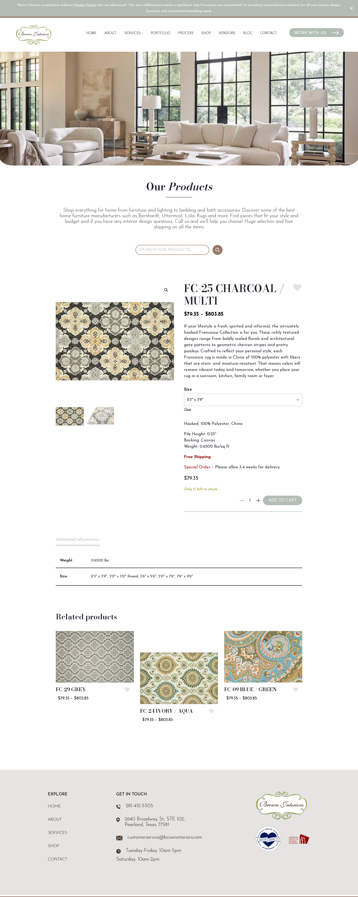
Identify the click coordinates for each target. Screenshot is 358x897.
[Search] (218, 250)
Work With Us (310, 33)
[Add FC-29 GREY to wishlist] (127, 689)
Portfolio (160, 33)
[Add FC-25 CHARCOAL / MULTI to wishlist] (297, 287)
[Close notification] (351, 8)
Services (57, 833)
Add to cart (282, 500)
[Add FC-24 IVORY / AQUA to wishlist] (211, 711)
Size (188, 389)
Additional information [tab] (78, 540)
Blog (247, 33)
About (110, 33)
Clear (187, 409)
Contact (268, 33)
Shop (206, 33)
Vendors (227, 33)
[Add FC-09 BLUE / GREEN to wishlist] (295, 689)
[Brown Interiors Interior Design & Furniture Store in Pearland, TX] (33, 35)
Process (186, 33)
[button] (142, 33)
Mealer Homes (85, 5)
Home (91, 33)
